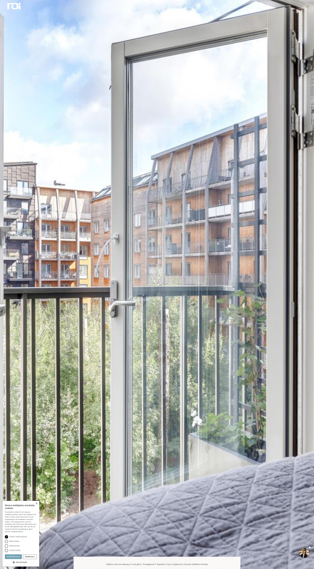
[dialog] (20, 534)
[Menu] (304, 6)
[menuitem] (304, 6)
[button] (21, 562)
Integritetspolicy (17, 531)
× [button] (36, 503)
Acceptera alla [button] (13, 557)
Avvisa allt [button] (30, 557)
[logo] (13, 6)
